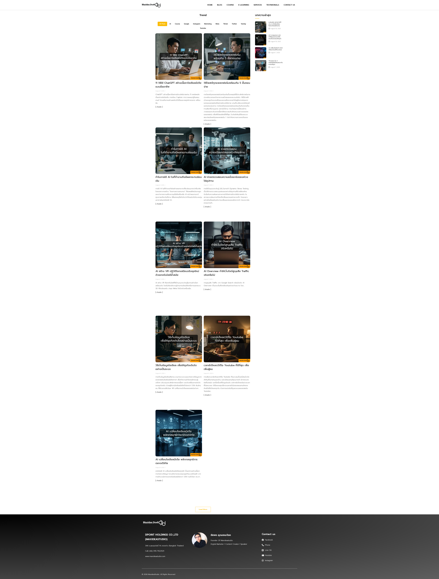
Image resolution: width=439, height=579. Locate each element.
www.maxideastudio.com (155, 556)
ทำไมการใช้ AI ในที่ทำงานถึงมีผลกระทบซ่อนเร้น (178, 179)
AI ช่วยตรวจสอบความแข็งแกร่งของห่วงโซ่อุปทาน (226, 179)
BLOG (219, 5)
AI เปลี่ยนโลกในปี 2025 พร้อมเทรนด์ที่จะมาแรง (276, 49)
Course (230, 5)
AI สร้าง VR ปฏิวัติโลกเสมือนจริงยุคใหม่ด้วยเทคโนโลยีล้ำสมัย (177, 273)
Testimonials (272, 5)
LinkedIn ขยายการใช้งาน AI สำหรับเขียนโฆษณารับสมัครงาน (275, 24)
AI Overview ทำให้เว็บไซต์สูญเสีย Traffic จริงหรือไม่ (226, 273)
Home (210, 5)
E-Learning (243, 5)
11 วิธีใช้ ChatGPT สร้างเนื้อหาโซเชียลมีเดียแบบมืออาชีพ (178, 85)
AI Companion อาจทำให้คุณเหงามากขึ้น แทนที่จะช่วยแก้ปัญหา (275, 37)
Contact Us (289, 5)
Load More (203, 509)
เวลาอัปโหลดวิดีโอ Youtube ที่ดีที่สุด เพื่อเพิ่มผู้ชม (226, 367)
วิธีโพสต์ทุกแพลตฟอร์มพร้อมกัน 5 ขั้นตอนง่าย (227, 85)
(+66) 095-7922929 (156, 551)
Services (258, 5)
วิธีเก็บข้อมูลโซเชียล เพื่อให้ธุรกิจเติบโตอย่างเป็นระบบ (176, 367)
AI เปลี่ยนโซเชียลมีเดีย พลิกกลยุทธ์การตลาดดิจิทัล (176, 461)
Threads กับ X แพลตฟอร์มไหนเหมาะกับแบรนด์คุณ (276, 62)
